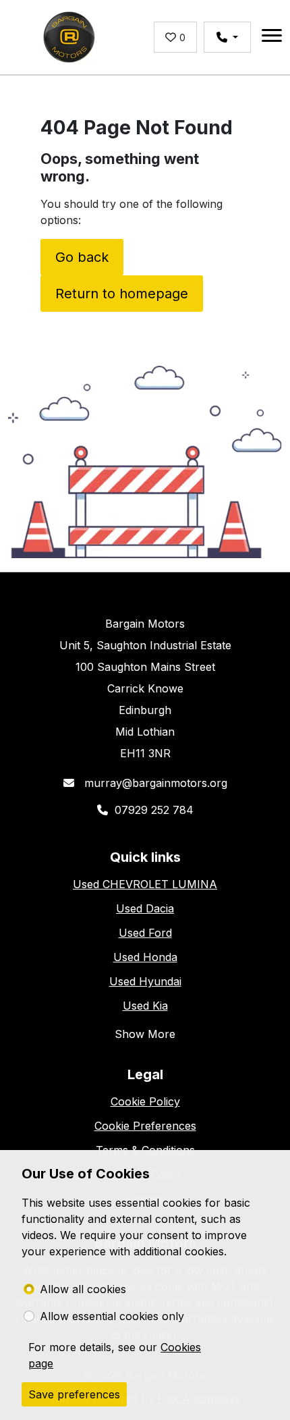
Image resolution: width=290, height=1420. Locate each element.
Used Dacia (145, 908)
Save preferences (74, 1394)
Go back (82, 257)
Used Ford (145, 932)
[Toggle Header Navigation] (272, 37)
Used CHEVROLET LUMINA (145, 884)
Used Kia (145, 1005)
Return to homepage (121, 293)
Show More (145, 1034)
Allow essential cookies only (112, 1316)
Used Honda (145, 957)
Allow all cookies (83, 1289)
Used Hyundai (145, 981)
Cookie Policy (145, 1101)
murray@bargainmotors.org (154, 783)
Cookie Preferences (145, 1125)
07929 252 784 (154, 810)
